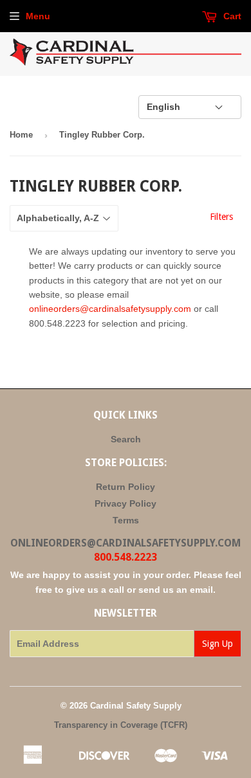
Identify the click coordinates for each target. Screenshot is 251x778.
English (163, 107)
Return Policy (125, 487)
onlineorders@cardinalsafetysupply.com (110, 308)
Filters (221, 217)
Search (126, 439)
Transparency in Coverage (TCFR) (120, 725)
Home (21, 135)
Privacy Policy (125, 503)
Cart (231, 16)
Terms (126, 520)
